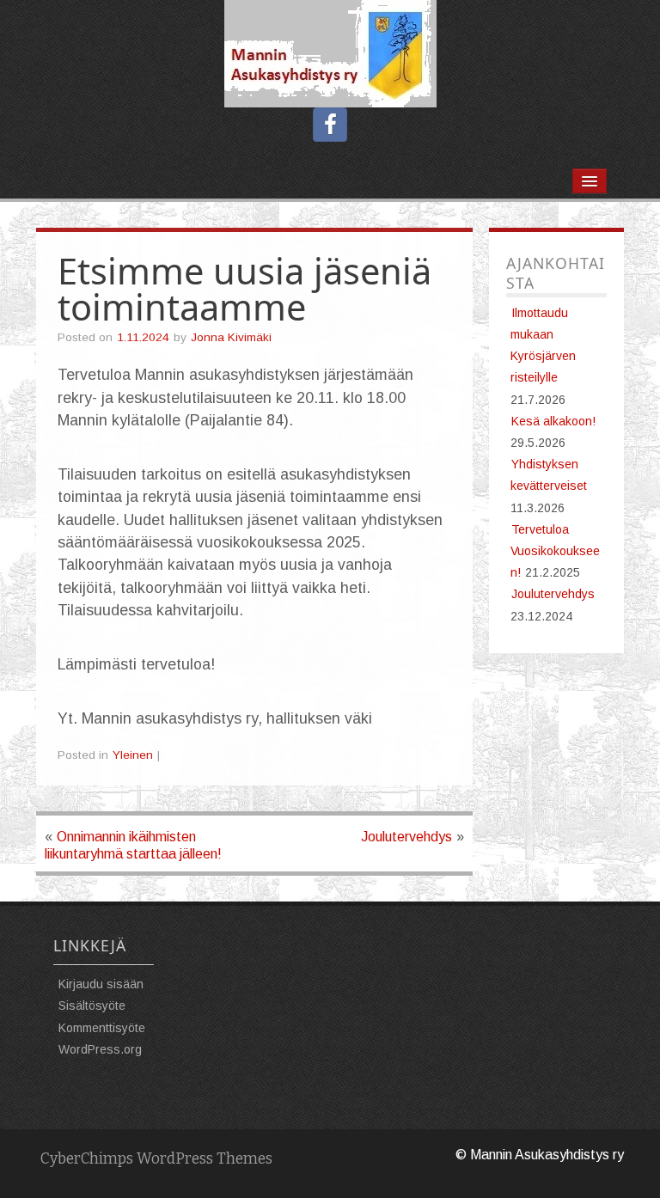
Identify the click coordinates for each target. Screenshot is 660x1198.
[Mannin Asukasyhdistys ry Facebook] (330, 124)
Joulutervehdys (406, 836)
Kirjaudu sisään (101, 984)
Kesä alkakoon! (553, 421)
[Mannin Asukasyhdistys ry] (330, 53)
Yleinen (133, 755)
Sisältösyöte (91, 1005)
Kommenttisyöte (101, 1028)
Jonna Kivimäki (231, 337)
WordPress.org (100, 1049)
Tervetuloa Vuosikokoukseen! (555, 551)
